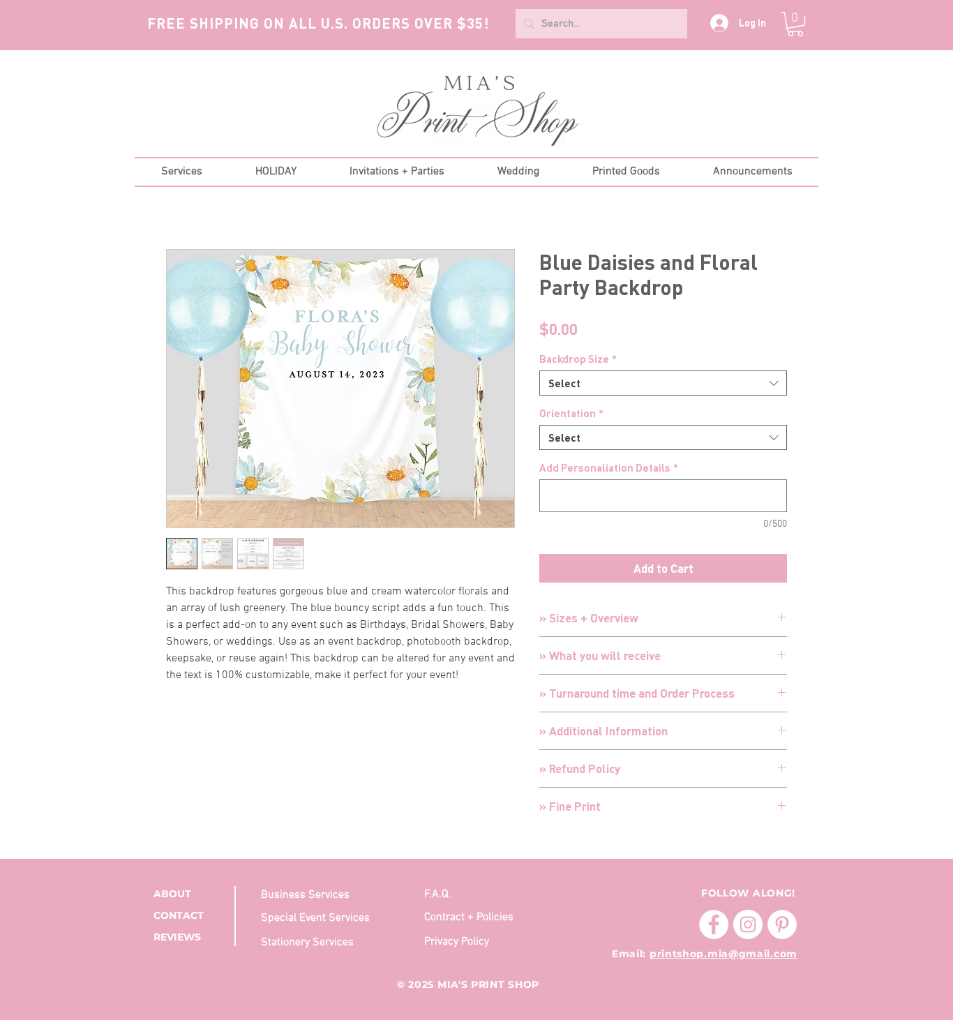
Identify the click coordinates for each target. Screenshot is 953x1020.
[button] (795, 24)
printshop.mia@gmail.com (723, 953)
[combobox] (663, 383)
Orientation (571, 413)
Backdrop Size (578, 358)
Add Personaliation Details (608, 467)
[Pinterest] (782, 924)
